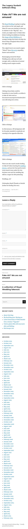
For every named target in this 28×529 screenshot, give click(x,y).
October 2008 (8, 422)
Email (4, 241)
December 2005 (8, 496)
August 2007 (7, 452)
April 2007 (7, 461)
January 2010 (8, 389)
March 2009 (7, 411)
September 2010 (9, 372)
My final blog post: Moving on (13, 317)
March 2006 (7, 489)
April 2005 (7, 513)
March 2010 (7, 385)
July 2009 (7, 402)
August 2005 (8, 505)
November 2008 (9, 420)
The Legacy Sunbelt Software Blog (11, 6)
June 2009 (7, 404)
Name (4, 233)
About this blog (8, 315)
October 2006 (8, 474)
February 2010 (8, 387)
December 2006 (8, 470)
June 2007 (7, 457)
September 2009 (9, 398)
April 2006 (7, 487)
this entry (14, 50)
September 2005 (9, 503)
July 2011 (6, 350)
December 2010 (8, 365)
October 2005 (8, 500)
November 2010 (8, 367)
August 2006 (8, 479)
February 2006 (8, 492)
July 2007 (6, 455)
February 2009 (8, 413)
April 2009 (7, 409)
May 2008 (7, 433)
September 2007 (9, 450)
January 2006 (8, 494)
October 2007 (8, 448)
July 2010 (6, 376)
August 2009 (8, 400)
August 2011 (7, 348)
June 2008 (7, 430)
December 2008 (8, 417)
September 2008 (9, 424)
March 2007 (7, 463)
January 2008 (8, 441)
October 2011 (8, 343)
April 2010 (7, 382)
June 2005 (7, 509)
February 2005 (8, 518)
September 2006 (9, 476)
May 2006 (7, 485)
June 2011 (6, 352)
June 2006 (7, 483)
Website (4, 248)
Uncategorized (6, 191)
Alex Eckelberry (6, 189)
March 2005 (7, 516)
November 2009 (9, 393)
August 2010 (7, 374)
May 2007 (7, 459)
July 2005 (6, 507)
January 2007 (8, 468)
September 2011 (8, 345)
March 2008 (7, 437)
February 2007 (8, 465)
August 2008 (8, 426)
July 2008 (6, 428)
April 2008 (7, 435)
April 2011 (7, 356)
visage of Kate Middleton (12, 37)
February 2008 (8, 439)
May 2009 (7, 406)
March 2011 (7, 358)
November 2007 (9, 446)
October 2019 (8, 341)
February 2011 (8, 361)
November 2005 (9, 498)
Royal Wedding (9, 24)
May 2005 (7, 511)
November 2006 (9, 472)
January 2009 (8, 415)
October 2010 (8, 369)
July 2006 (7, 481)
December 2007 (8, 444)
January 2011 (7, 363)
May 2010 (7, 380)
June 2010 (7, 378)
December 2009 (8, 391)
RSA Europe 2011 (9, 328)
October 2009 (8, 396)
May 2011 (6, 354)
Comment (5, 209)
